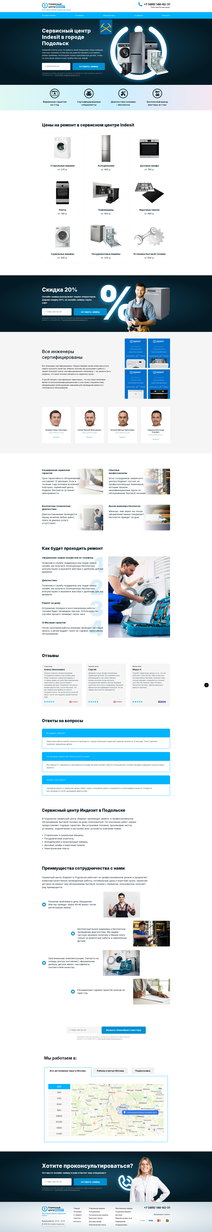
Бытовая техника (49, 15)
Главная (77, 1208)
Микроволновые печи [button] (123, 1218)
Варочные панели (95, 1218)
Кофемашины (120, 1221)
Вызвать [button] (56, 437)
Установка (79, 15)
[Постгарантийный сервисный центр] (53, 5)
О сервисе (138, 15)
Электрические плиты (97, 1225)
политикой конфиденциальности (67, 75)
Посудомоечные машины (98, 1215)
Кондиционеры (121, 1225)
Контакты (166, 15)
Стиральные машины (97, 1208)
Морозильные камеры (123, 1208)
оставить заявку (88, 66)
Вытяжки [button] (118, 1215)
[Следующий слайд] (206, 685)
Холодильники (94, 1212)
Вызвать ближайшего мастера (123, 1030)
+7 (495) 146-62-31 (157, 4)
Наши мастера (109, 15)
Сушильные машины (123, 1212)
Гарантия (77, 1218)
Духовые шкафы (95, 1221)
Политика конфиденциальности (54, 1226)
